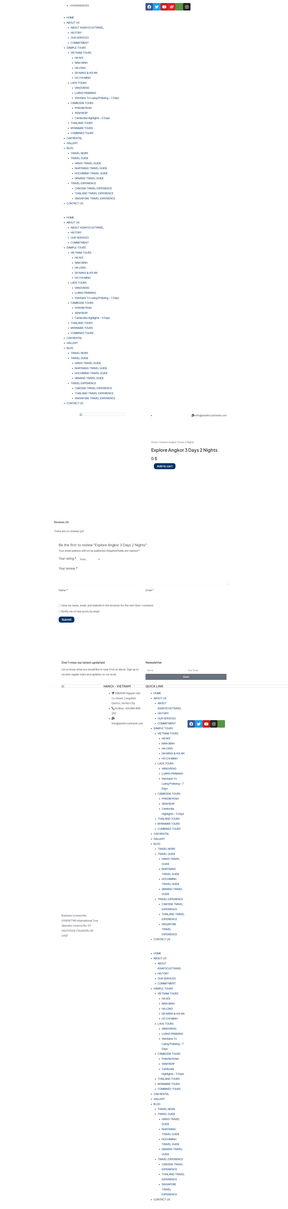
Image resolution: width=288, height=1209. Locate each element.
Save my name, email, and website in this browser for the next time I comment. (107, 605)
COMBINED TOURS (82, 133)
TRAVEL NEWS (79, 153)
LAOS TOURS (79, 82)
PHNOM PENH (83, 108)
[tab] (61, 522)
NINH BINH (81, 62)
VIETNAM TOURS (81, 52)
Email (150, 590)
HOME (70, 17)
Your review (68, 568)
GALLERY (72, 143)
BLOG (70, 148)
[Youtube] (164, 7)
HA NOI (79, 57)
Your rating (67, 558)
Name (63, 590)
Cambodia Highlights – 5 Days (92, 118)
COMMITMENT (80, 42)
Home (154, 442)
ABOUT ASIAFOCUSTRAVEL (87, 27)
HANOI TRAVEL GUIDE (88, 163)
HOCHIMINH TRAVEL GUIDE (91, 173)
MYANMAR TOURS (82, 128)
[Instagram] (186, 7)
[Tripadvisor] (179, 7)
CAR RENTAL (74, 138)
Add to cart (164, 466)
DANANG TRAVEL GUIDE (89, 178)
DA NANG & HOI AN (86, 72)
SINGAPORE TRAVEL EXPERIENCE (95, 198)
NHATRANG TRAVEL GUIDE (91, 168)
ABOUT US (73, 22)
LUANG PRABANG (85, 93)
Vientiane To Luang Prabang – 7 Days (97, 97)
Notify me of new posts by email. (80, 611)
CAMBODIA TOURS (82, 103)
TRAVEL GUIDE (79, 158)
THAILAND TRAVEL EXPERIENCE (94, 193)
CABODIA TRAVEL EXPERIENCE (93, 188)
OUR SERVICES (80, 37)
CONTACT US (75, 203)
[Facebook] (149, 7)
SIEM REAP (81, 112)
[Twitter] (156, 7)
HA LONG (80, 67)
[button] (144, 212)
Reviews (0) (61, 522)
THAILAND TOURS (82, 123)
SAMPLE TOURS (76, 47)
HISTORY (76, 32)
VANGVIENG (82, 87)
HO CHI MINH (83, 77)
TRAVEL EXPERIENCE (83, 183)
